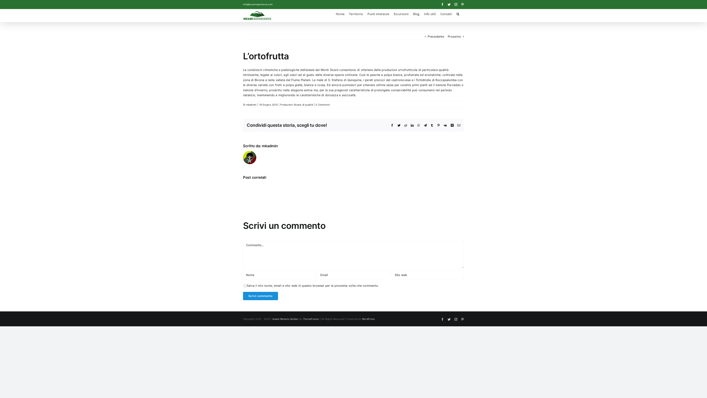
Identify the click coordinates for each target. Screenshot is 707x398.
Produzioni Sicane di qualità (296, 104)
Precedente (436, 36)
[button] (458, 13)
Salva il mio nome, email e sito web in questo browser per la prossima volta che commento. (313, 285)
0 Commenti (323, 104)
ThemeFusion (311, 318)
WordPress (368, 318)
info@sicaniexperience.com (257, 4)
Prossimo (454, 36)
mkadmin (251, 104)
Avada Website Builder (285, 318)
